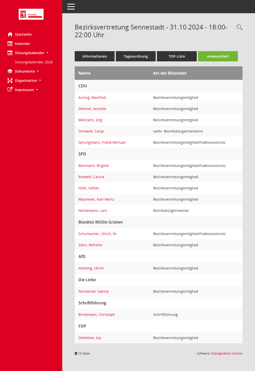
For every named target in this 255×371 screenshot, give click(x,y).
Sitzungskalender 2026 (34, 62)
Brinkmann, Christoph (96, 314)
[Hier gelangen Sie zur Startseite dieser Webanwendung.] (31, 14)
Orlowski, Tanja (91, 131)
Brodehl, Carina (91, 176)
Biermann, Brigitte (93, 165)
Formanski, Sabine (93, 291)
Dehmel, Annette (92, 108)
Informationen (94, 56)
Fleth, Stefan (88, 188)
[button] (31, 52)
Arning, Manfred (92, 97)
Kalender (22, 43)
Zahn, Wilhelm (90, 245)
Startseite (23, 34)
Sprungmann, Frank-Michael (102, 142)
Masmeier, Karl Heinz (96, 199)
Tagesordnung (136, 56)
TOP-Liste (177, 56)
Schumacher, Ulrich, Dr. (98, 233)
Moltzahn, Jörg (90, 120)
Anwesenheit (218, 56)
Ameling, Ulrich (91, 268)
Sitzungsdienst (227, 353)
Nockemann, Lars (92, 210)
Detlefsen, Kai (89, 337)
